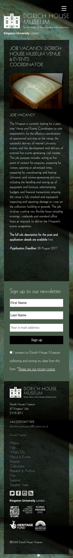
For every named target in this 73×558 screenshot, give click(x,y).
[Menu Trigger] (64, 8)
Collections (17, 466)
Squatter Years (19, 484)
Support (15, 480)
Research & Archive (22, 470)
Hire (13, 475)
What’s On (17, 452)
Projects (14, 461)
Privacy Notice (18, 435)
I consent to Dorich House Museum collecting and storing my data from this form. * (35, 360)
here (50, 239)
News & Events (20, 456)
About (14, 442)
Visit (12, 447)
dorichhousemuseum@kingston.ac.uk (29, 426)
